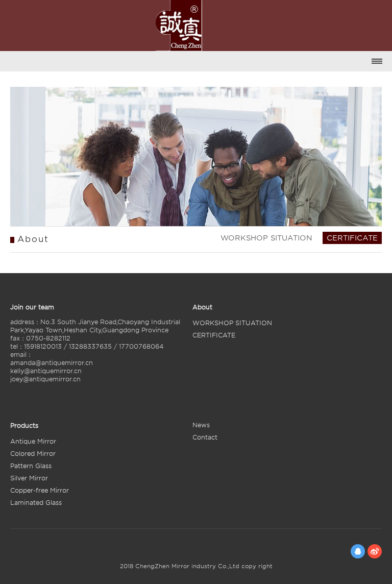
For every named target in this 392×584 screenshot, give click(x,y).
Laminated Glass (36, 502)
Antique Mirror (33, 441)
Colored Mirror (33, 453)
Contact (204, 437)
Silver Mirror (29, 478)
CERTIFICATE (352, 238)
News (201, 425)
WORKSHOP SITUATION (266, 238)
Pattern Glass (31, 466)
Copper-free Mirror (39, 490)
